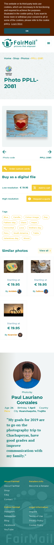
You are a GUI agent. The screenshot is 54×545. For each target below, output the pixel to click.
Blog (6, 520)
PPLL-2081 (37, 58)
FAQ (6, 495)
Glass (23, 222)
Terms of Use (36, 516)
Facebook (9, 525)
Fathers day (10, 222)
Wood (26, 238)
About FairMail (12, 486)
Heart (34, 222)
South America (21, 233)
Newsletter (10, 516)
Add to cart (41, 187)
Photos (25, 58)
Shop (16, 58)
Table (36, 233)
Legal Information (38, 507)
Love (21, 228)
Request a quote (39, 198)
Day (46, 217)
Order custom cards (17, 168)
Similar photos (15, 251)
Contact (8, 499)
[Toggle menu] (49, 43)
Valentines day (11, 238)
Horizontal (9, 228)
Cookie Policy (36, 525)
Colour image (32, 217)
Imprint (33, 511)
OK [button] (27, 31)
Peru (6, 233)
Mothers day (35, 228)
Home (7, 58)
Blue (6, 217)
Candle (16, 217)
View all (43, 250)
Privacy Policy (36, 520)
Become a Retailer (39, 486)
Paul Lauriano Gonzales (27, 400)
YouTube (9, 529)
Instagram (9, 511)
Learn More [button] (16, 24)
